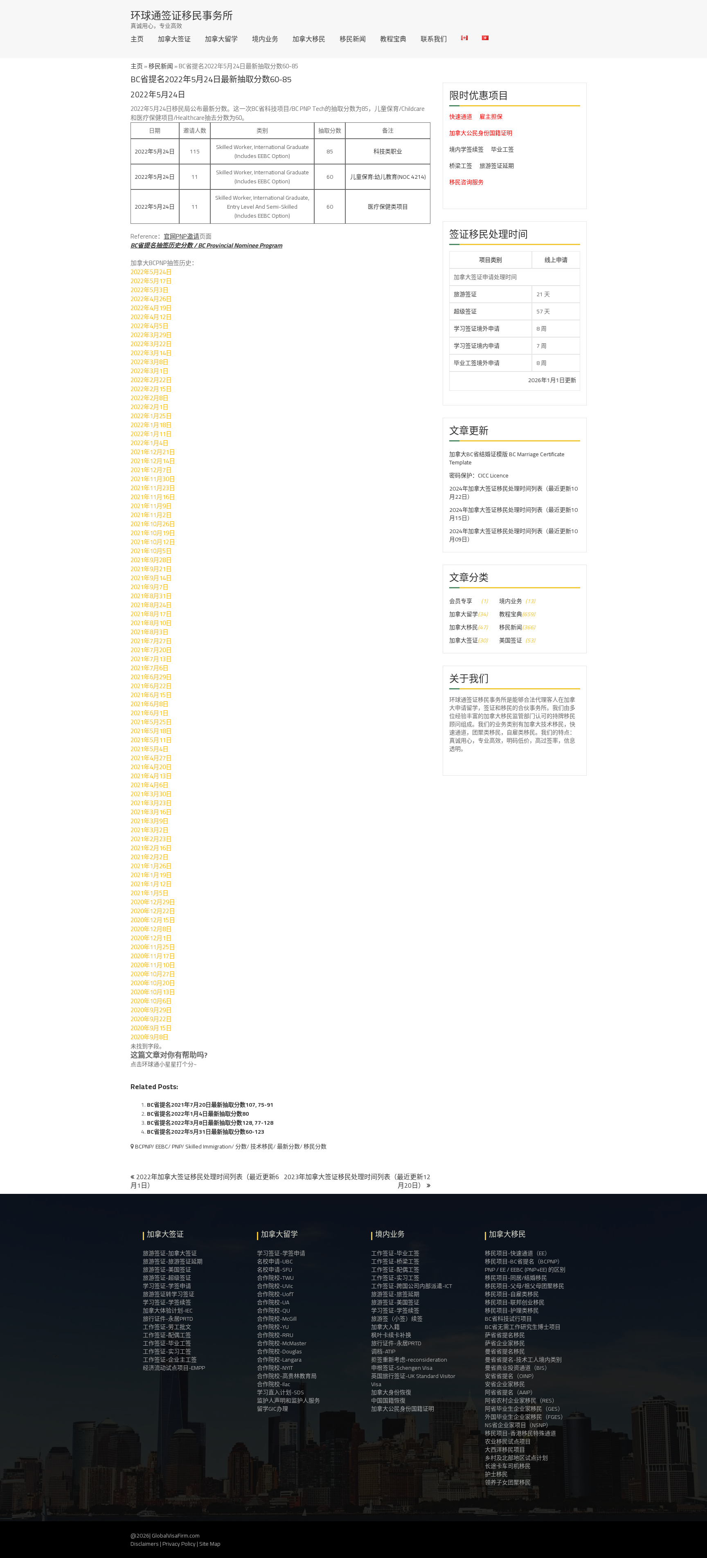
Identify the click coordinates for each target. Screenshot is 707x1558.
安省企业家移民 (505, 1384)
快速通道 (460, 116)
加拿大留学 (221, 39)
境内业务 (265, 39)
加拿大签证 (174, 39)
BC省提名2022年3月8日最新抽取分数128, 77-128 (210, 1122)
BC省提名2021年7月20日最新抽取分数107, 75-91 (210, 1104)
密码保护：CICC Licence (479, 475)
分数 (241, 1146)
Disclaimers (145, 1544)
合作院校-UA (273, 1302)
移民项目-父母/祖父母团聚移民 (524, 1286)
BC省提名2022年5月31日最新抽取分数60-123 (205, 1131)
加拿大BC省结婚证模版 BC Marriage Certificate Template (507, 458)
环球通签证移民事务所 (182, 15)
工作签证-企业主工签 (170, 1359)
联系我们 (434, 39)
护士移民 (496, 1474)
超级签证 (465, 311)
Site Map (210, 1544)
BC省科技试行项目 (508, 1319)
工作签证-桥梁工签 (395, 1261)
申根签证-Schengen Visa (401, 1368)
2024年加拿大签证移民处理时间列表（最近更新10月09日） (513, 535)
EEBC (161, 1146)
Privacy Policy (179, 1544)
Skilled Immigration (208, 1146)
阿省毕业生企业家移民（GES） (524, 1409)
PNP (177, 1146)
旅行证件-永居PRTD (168, 1319)
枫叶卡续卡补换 (391, 1335)
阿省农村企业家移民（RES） (521, 1400)
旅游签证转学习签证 (168, 1294)
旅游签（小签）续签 (397, 1319)
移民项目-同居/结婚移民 (516, 1278)
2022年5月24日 (155, 151)
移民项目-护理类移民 (512, 1310)
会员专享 (460, 601)
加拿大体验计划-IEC (168, 1310)
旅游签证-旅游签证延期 (173, 1261)
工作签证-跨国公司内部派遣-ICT (411, 1286)
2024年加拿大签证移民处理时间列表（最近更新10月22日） (513, 492)
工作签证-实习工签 (167, 1351)
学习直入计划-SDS (280, 1392)
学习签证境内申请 (477, 345)
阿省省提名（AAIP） (510, 1392)
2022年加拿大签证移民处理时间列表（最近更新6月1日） (205, 1181)
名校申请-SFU (274, 1269)
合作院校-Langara (279, 1359)
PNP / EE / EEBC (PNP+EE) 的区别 (525, 1269)
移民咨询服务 (466, 182)
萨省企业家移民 (505, 1343)
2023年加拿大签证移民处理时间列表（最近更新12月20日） (357, 1181)
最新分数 (288, 1146)
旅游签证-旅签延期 (395, 1294)
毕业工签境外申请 (477, 363)
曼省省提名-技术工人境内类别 (523, 1359)
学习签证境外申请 (477, 328)
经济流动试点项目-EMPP (174, 1368)
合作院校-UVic (275, 1286)
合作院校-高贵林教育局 (287, 1376)
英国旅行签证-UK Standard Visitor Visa (413, 1380)
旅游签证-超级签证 (167, 1278)
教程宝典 (393, 39)
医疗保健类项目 (388, 206)
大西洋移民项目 (505, 1449)
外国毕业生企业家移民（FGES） (525, 1417)
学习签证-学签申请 (167, 1286)
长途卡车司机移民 (508, 1466)
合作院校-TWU (275, 1278)
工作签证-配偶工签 (167, 1335)
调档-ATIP (383, 1351)
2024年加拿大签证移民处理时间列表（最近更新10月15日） (513, 513)
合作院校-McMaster (281, 1343)
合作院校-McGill (277, 1319)
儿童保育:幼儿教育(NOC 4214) (388, 176)
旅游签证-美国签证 (167, 1269)
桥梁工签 (460, 165)
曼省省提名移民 (505, 1351)
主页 (137, 39)
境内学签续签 (466, 149)
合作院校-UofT (275, 1294)
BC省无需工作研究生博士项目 (523, 1327)
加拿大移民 (309, 39)
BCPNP (143, 1146)
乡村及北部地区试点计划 (516, 1458)
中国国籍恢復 (388, 1400)
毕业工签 (502, 149)
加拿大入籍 (385, 1327)
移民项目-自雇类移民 (512, 1294)
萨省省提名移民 (505, 1335)
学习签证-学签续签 (167, 1302)
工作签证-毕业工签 (167, 1343)
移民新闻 (353, 39)
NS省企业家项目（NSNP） (518, 1425)
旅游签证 (465, 294)
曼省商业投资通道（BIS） (517, 1368)
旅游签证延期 (497, 165)
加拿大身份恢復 (391, 1392)
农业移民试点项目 (508, 1441)
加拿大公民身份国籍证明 (480, 133)
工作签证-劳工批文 (167, 1327)
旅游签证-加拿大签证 (170, 1253)
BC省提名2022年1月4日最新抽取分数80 (198, 1113)
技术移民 (261, 1146)
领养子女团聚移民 (508, 1482)
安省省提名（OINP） (511, 1376)
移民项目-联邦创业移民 (515, 1302)
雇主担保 (491, 116)
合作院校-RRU (275, 1335)
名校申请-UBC (275, 1261)
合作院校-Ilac (273, 1384)
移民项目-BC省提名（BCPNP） (524, 1261)
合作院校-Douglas (279, 1351)
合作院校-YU (273, 1327)
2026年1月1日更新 (513, 380)
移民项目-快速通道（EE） (517, 1253)
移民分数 (315, 1146)
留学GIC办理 (272, 1409)
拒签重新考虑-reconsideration (409, 1359)
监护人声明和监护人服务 (288, 1400)
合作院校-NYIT (275, 1368)
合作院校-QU (273, 1310)
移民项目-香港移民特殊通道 (520, 1433)
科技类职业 (388, 151)
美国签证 (510, 640)
